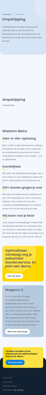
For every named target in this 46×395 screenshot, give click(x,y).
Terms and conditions (10, 386)
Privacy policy (7, 382)
